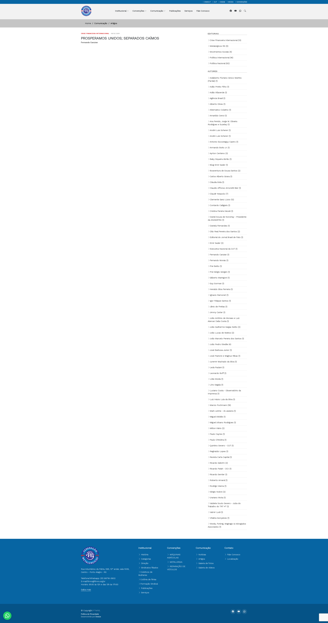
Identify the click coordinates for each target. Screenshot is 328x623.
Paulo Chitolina (218, 440)
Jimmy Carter (217, 312)
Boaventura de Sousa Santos (225, 170)
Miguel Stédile (217, 416)
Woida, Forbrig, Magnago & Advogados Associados (227, 525)
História (144, 554)
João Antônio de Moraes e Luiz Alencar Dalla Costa (223, 319)
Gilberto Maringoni (220, 277)
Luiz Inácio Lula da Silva (222, 399)
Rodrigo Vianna (218, 486)
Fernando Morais (219, 260)
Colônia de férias (148, 579)
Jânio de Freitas (218, 306)
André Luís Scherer (220, 136)
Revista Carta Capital (221, 457)
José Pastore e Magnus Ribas (225, 356)
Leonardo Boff (218, 373)
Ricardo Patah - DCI (220, 468)
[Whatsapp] (240, 11)
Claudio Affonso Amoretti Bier (225, 188)
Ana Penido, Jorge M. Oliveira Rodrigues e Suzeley (222, 123)
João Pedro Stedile (220, 344)
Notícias (202, 554)
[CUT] (212, 2)
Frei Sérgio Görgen (220, 272)
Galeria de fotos (206, 563)
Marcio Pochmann (220, 405)
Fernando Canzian (219, 254)
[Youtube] (235, 11)
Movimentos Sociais (221, 52)
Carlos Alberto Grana (221, 176)
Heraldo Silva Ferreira (221, 289)
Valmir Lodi (216, 512)
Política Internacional (221, 57)
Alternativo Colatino (220, 110)
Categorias (145, 559)
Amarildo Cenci (218, 115)
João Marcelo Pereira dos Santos (227, 338)
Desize (98, 617)
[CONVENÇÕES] (235, 2)
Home (88, 23)
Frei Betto (216, 266)
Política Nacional (220, 63)
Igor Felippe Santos (220, 301)
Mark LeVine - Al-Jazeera (223, 411)
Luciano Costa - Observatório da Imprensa (224, 392)
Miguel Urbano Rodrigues (223, 422)
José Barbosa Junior (221, 350)
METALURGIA (176, 562)
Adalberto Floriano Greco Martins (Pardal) (225, 79)
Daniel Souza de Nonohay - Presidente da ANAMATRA (227, 218)
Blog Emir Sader (219, 165)
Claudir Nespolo (219, 194)
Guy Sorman (217, 283)
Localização (232, 559)
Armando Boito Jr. (220, 147)
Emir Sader (216, 243)
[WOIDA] (226, 2)
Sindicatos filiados (149, 567)
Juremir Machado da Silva (223, 361)
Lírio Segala (216, 385)
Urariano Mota (218, 497)
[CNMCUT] (202, 2)
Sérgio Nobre (217, 492)
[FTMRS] (7, 616)
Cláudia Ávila (217, 182)
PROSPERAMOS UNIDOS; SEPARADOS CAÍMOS (120, 38)
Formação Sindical (149, 584)
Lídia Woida (216, 379)
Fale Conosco (202, 11)
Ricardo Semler (218, 474)
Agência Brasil (217, 98)
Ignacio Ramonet (219, 295)
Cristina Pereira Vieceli (221, 211)
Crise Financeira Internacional (225, 40)
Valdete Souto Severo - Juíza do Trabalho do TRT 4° (224, 505)
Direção (144, 563)
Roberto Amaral (218, 480)
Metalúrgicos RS (219, 46)
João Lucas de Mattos (222, 333)
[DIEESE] (218, 2)
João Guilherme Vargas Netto (225, 327)
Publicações (175, 11)
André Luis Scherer (220, 130)
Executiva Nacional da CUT (223, 249)
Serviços (188, 11)
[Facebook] (231, 11)
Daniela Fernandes (220, 225)
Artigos (201, 559)
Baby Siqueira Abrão (221, 159)
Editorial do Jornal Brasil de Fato (226, 237)
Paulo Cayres (217, 434)
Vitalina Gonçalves (219, 518)
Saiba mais (86, 589)
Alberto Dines (217, 104)
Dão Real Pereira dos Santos (225, 231)
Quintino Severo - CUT (222, 445)
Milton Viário (217, 428)
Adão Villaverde (218, 92)
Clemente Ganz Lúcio (222, 199)
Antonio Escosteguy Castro (224, 142)
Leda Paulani (217, 367)
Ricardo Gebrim (219, 463)
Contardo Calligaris (220, 205)
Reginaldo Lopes (219, 451)
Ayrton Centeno (219, 153)
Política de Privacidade (90, 614)
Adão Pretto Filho (219, 86)
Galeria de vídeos (206, 567)
